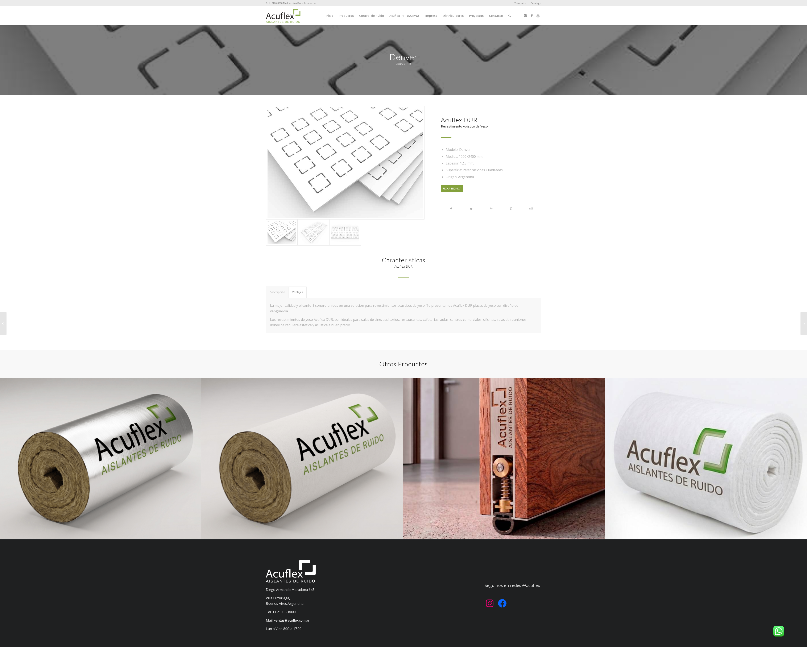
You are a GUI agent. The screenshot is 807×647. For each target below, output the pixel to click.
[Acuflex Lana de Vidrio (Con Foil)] (803, 323)
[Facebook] (532, 15)
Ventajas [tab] (297, 292)
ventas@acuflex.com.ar (292, 620)
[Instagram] (525, 15)
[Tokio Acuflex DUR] (3, 323)
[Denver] (345, 163)
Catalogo (536, 3)
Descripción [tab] (277, 292)
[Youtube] (538, 15)
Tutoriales (520, 3)
